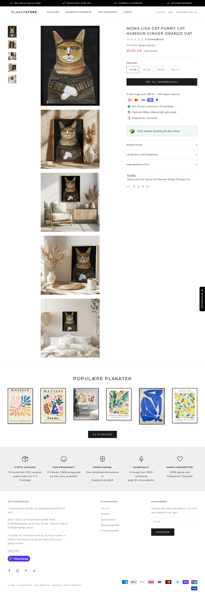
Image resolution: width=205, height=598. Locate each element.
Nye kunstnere (108, 12)
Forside (131, 175)
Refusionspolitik (110, 525)
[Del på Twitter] (138, 186)
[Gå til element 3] (12, 56)
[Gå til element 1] (12, 32)
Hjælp (128, 12)
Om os (105, 508)
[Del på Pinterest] (143, 186)
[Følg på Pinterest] (26, 570)
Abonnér (163, 532)
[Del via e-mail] (147, 186)
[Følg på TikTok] (34, 570)
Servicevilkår (108, 519)
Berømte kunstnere (79, 12)
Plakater (53, 12)
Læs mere (13, 550)
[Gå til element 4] (12, 67)
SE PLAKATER (102, 434)
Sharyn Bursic (147, 45)
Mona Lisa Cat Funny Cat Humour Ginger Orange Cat (158, 179)
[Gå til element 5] (12, 79)
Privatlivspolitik (110, 530)
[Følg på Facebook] (9, 570)
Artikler (105, 514)
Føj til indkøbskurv (162, 82)
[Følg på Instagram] (17, 570)
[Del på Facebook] (134, 186)
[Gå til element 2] (12, 44)
